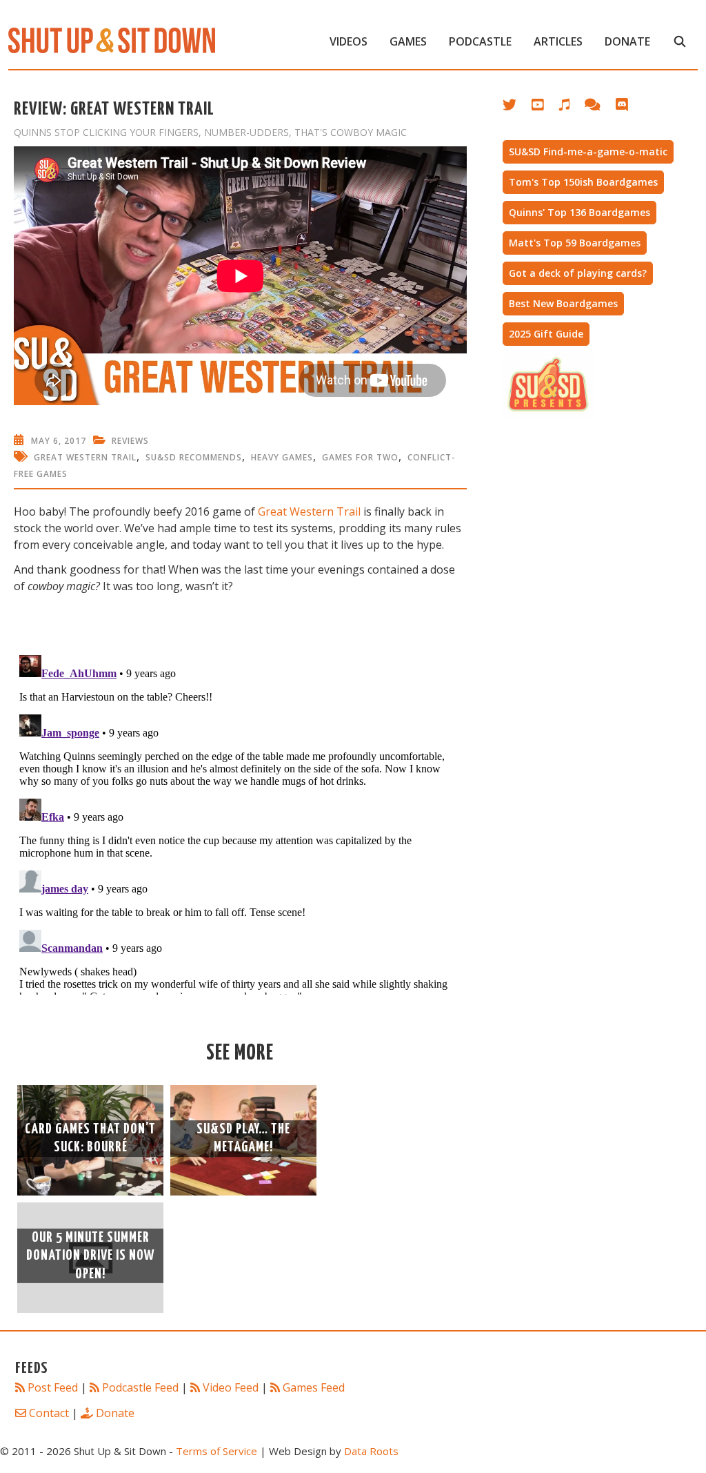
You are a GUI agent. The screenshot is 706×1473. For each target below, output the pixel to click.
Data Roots (371, 1451)
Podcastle (480, 41)
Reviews (130, 441)
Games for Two (360, 457)
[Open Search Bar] (679, 41)
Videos (348, 41)
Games (408, 41)
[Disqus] (240, 822)
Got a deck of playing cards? (578, 273)
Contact (49, 1413)
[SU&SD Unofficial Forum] (599, 107)
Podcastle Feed (140, 1387)
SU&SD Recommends (193, 457)
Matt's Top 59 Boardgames (575, 242)
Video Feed (231, 1387)
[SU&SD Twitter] (517, 107)
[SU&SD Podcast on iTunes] (571, 107)
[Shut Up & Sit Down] (111, 39)
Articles (558, 41)
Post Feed (53, 1387)
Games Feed (314, 1387)
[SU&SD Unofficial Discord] (629, 107)
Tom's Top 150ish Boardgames (583, 181)
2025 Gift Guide (546, 333)
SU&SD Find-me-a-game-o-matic (588, 151)
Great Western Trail (85, 457)
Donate (627, 41)
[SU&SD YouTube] (545, 107)
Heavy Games (282, 457)
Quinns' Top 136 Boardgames (579, 212)
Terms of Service (216, 1451)
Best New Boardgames (563, 303)
